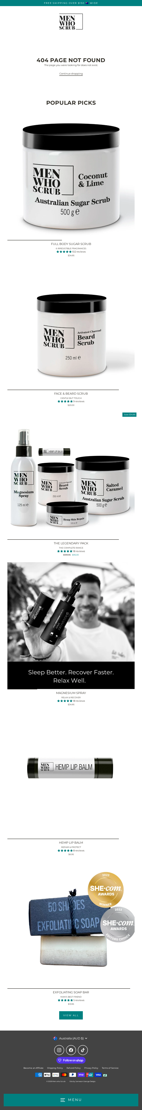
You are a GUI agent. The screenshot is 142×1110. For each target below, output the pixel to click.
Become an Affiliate (33, 1068)
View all (71, 1015)
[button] (64, 251)
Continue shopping (71, 73)
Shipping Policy (55, 1068)
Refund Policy (74, 1068)
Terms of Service (110, 1068)
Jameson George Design (85, 1081)
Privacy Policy (91, 1068)
